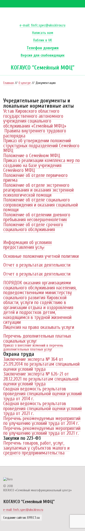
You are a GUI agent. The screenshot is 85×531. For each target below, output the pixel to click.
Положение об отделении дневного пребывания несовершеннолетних (36, 217)
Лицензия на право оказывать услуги (38, 327)
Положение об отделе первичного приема (35, 178)
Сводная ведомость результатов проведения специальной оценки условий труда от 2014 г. (42, 394)
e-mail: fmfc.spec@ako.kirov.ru (42, 25)
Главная (8, 83)
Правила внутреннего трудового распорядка (34, 133)
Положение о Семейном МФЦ (31, 156)
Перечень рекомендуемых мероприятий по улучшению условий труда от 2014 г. (41, 421)
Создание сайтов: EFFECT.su (21, 518)
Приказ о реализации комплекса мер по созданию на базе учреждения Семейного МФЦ (41, 165)
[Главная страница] (8, 479)
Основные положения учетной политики (41, 256)
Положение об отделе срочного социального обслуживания (33, 227)
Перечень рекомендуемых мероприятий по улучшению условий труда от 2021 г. (41, 431)
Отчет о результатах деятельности (36, 265)
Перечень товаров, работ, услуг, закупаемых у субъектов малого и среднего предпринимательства (36, 448)
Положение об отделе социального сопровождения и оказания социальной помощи (40, 205)
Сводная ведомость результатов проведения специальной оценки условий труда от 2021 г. (42, 408)
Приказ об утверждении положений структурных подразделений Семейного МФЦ (41, 145)
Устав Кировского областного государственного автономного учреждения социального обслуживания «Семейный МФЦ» (34, 118)
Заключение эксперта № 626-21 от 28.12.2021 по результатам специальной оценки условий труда (40, 379)
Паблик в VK (42, 40)
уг (27, 245)
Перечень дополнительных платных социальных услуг (37, 338)
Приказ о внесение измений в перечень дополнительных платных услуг (33, 347)
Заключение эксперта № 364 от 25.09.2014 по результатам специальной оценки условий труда (41, 364)
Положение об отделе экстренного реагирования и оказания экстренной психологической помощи (38, 190)
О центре (25, 83)
